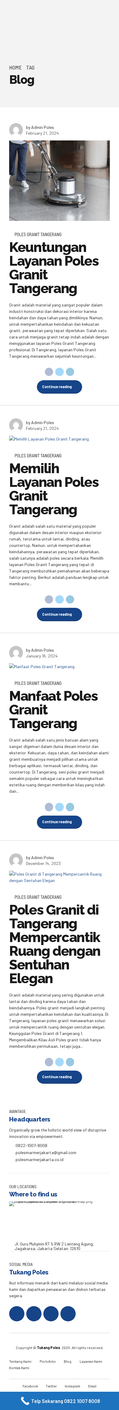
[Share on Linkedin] (70, 372)
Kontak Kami (19, 1368)
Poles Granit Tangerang (38, 234)
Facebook (30, 1386)
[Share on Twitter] (59, 372)
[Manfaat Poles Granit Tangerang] (59, 666)
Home (15, 67)
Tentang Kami (20, 1361)
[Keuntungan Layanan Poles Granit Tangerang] (59, 180)
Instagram (72, 1386)
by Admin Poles (40, 127)
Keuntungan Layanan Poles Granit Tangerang (54, 267)
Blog (67, 1361)
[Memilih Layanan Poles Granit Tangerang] (59, 439)
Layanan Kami (91, 1361)
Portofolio (48, 1361)
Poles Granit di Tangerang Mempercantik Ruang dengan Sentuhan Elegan (54, 944)
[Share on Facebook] (49, 372)
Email (92, 1386)
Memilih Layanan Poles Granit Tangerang (54, 489)
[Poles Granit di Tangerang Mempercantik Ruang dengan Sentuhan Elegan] (59, 877)
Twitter (51, 1386)
